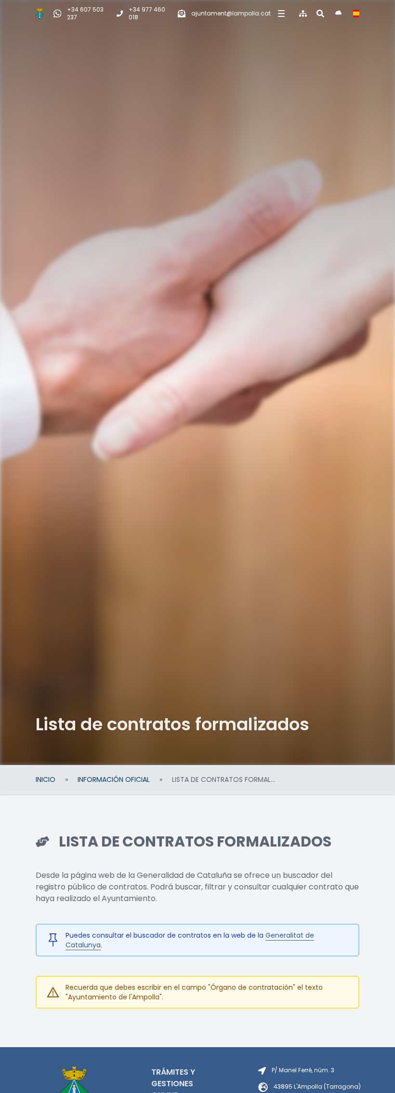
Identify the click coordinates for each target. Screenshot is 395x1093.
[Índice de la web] (303, 13)
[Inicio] (40, 13)
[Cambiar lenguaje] (356, 13)
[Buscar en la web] (320, 13)
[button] (280, 13)
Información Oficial (114, 779)
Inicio (45, 779)
